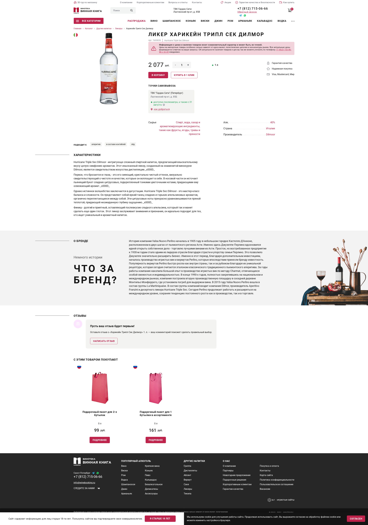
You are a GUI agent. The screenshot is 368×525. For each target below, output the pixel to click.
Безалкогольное (153, 484)
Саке (186, 484)
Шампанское (172, 20)
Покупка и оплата (269, 466)
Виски (205, 20)
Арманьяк (245, 20)
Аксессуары (151, 493)
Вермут (188, 479)
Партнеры (228, 470)
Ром (230, 20)
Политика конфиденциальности (277, 479)
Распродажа (136, 20)
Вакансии (265, 489)
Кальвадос (265, 20)
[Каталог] (292, 19)
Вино (154, 20)
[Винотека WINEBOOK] (88, 10)
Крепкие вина (152, 466)
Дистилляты (190, 470)
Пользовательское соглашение (276, 484)
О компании (126, 2)
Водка (282, 20)
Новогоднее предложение (236, 475)
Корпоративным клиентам (150, 2)
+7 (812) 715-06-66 (251, 8)
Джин (218, 20)
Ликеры (188, 489)
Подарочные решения (234, 479)
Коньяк (191, 20)
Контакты (197, 2)
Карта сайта (266, 475)
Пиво (147, 475)
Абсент (187, 475)
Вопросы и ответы (178, 2)
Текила (187, 493)
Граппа (187, 466)
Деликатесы (151, 489)
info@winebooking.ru (84, 482)
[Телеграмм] (240, 15)
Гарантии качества (233, 489)
